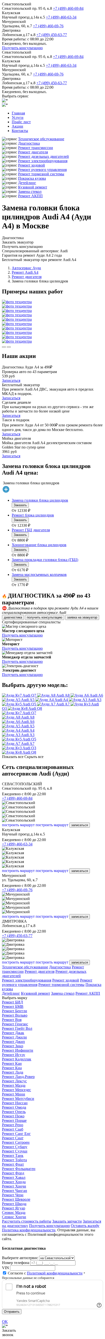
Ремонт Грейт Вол (17, 1028)
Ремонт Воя (11, 1020)
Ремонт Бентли (14, 1011)
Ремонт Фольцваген (18, 1169)
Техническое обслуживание (41, 139)
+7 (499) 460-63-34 (61, 17)
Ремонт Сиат (12, 1138)
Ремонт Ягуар (13, 1208)
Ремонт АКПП (30, 196)
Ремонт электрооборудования (42, 161)
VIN (5, 1268)
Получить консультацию (22, 48)
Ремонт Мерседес (16, 1090)
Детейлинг (27, 183)
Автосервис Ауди (26, 268)
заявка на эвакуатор (82, 617)
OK (5, 1322)
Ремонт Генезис (15, 1024)
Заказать (20, 505)
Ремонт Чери (12, 1195)
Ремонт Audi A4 (25, 272)
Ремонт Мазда (13, 1085)
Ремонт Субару (14, 1147)
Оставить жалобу (85, 1226)
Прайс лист (21, 122)
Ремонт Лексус (14, 1081)
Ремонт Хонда (14, 1182)
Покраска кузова (32, 178)
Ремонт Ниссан (15, 1103)
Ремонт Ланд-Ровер (18, 1077)
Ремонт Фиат (13, 1164)
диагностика (13, 617)
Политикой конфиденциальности (55, 1273)
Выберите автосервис (20, 1258)
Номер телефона (15, 1263)
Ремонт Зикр (12, 1046)
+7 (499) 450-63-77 (51, 35)
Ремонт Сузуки (14, 1151)
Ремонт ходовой (31, 165)
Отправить (12, 1311)
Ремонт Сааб (12, 1129)
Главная (18, 113)
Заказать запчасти (67, 1221)
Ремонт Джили (14, 1037)
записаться (79, 825)
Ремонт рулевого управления (42, 170)
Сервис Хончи (14, 1217)
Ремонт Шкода (14, 1204)
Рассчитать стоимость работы (26, 1221)
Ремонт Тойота (14, 1160)
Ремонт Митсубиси (18, 1098)
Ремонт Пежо (13, 1116)
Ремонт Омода (14, 1107)
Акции (17, 126)
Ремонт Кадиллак (16, 1059)
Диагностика (29, 143)
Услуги (17, 117)
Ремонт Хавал (13, 1177)
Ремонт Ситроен (16, 1142)
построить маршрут (18, 825)
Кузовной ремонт (32, 187)
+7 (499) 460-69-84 (68, 8)
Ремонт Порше (14, 1120)
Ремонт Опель (14, 1112)
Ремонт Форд (13, 1173)
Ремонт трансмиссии (35, 148)
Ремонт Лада (12, 1072)
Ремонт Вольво (14, 1015)
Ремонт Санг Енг (16, 1134)
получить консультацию (44, 617)
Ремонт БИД (12, 1002)
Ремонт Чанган (14, 1191)
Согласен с (45, 1273)
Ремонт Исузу (13, 1055)
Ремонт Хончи (14, 1186)
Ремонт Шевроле (16, 1199)
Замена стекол (30, 191)
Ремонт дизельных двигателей (43, 156)
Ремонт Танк (12, 1155)
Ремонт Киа (12, 1068)
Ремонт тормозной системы (41, 174)
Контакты (20, 131)
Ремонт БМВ (12, 1006)
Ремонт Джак (13, 1033)
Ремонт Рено (12, 1125)
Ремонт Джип (13, 1041)
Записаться (11, 380)
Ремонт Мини (13, 1094)
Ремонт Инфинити (17, 1050)
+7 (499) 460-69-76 (48, 26)
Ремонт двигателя (33, 152)
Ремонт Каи (12, 1063)
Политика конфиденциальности (28, 1230)
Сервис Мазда (13, 1212)
